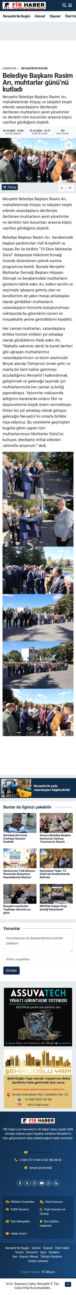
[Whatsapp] (49, 1183)
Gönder (11, 970)
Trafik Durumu (19, 1209)
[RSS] (56, 1183)
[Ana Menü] (70, 5)
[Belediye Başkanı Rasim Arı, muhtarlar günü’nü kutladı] (38, 160)
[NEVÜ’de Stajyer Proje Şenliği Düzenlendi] (56, 894)
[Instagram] (34, 1183)
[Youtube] (41, 1183)
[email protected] (41, 1152)
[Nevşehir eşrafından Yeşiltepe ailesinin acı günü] (19, 894)
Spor (43, 1252)
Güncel (40, 16)
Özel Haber (62, 1248)
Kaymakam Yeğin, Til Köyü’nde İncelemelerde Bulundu (55, 874)
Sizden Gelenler (38, 1261)
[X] (27, 1183)
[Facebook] (20, 1183)
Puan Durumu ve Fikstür (52, 1211)
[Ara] (64, 5)
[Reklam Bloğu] (38, 1017)
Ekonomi (32, 1252)
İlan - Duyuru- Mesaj (25, 1256)
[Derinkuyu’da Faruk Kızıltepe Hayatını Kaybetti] (19, 822)
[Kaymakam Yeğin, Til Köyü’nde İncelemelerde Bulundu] (56, 858)
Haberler (9, 68)
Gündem (54, 1252)
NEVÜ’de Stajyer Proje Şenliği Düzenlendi (53, 908)
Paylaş (12, 187)
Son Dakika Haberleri (49, 1223)
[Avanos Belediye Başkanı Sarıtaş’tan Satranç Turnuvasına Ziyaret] (56, 822)
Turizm (19, 1252)
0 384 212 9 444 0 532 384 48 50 (40, 1160)
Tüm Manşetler (20, 1221)
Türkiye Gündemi (51, 1256)
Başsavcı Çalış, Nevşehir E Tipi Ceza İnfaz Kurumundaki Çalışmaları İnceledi (36, 1288)
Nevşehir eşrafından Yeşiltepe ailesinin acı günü (17, 909)
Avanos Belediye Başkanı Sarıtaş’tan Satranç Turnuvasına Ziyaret (55, 838)
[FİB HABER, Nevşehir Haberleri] (24, 5)
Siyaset (54, 16)
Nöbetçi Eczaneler (22, 1201)
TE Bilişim (48, 1272)
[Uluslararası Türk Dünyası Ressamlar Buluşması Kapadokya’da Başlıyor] (19, 858)
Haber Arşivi (19, 1233)
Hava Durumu (54, 1201)
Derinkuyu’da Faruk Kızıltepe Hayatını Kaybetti (15, 838)
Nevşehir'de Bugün (16, 16)
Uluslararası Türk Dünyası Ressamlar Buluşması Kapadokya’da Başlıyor (19, 874)
